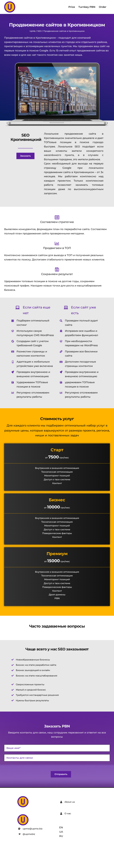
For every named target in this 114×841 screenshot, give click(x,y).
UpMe (33, 31)
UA (61, 831)
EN (61, 827)
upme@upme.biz (32, 828)
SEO (39, 31)
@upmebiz (29, 834)
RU (61, 836)
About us (70, 802)
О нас (68, 813)
